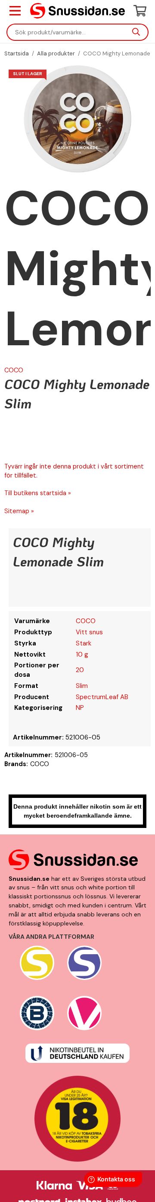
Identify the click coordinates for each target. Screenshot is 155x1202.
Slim (82, 686)
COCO (13, 370)
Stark (83, 643)
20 (80, 670)
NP (80, 707)
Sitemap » (19, 511)
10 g (82, 654)
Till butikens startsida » (37, 493)
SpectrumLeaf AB (102, 697)
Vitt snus (89, 632)
